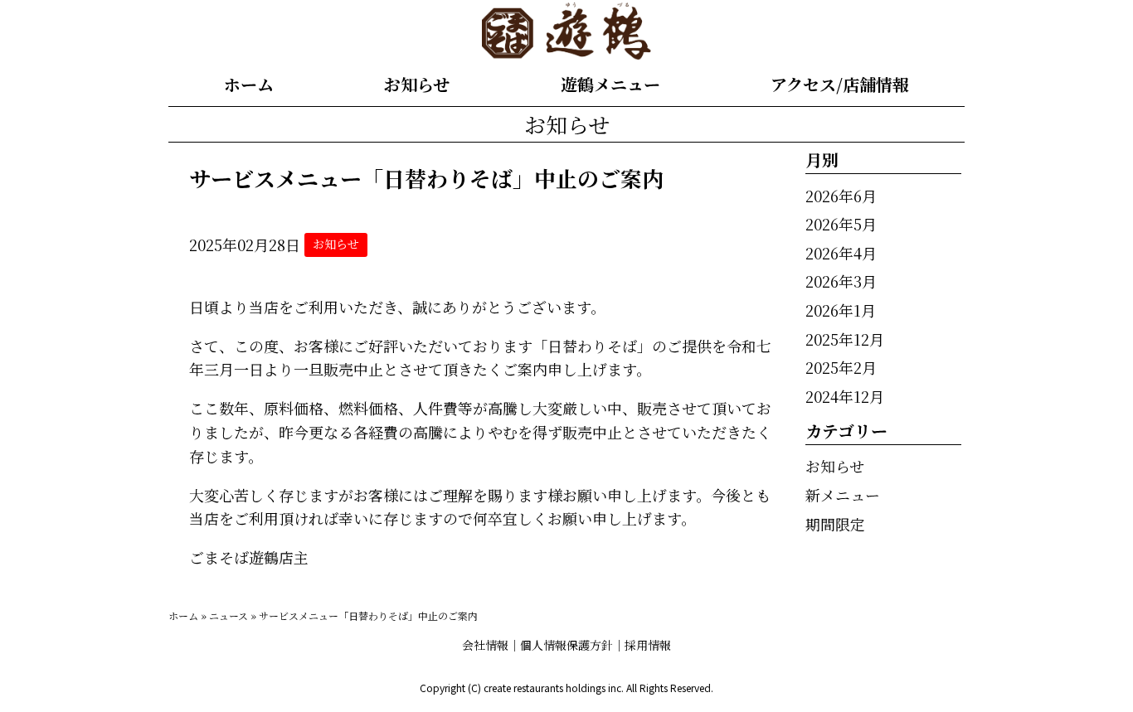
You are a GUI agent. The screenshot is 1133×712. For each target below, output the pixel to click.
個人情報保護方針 (566, 645)
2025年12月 (844, 339)
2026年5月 (841, 224)
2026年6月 (841, 195)
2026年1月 (840, 310)
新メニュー (842, 495)
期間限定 (835, 524)
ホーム (249, 84)
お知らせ (417, 84)
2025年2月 (841, 367)
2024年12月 (844, 396)
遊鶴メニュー (610, 84)
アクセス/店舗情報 (840, 84)
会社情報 (485, 645)
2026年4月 (841, 253)
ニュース (228, 615)
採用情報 (648, 645)
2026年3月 (841, 281)
